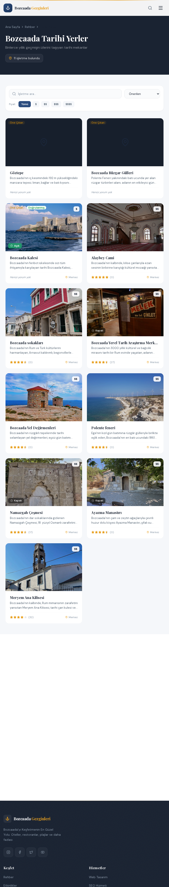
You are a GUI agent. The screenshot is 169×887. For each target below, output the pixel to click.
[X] (31, 852)
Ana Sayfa (12, 27)
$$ (45, 104)
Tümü (24, 104)
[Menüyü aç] (160, 8)
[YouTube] (43, 852)
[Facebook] (20, 852)
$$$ (56, 104)
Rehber (30, 27)
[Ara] (150, 8)
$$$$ (69, 104)
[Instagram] (8, 852)
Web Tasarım (98, 877)
